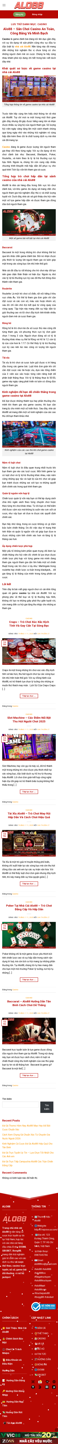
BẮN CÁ (41, 1328)
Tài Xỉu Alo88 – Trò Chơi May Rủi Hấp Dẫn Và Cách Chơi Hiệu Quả (29, 815)
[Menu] (4, 5)
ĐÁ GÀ (40, 1343)
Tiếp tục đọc (29, 696)
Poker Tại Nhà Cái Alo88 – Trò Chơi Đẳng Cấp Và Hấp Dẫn (29, 907)
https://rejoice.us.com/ (46, 1229)
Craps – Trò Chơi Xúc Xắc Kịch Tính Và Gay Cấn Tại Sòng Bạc (29, 623)
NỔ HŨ (40, 1348)
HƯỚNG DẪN (44, 1359)
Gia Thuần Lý (43, 634)
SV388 (40, 1369)
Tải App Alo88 (14, 1423)
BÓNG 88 (42, 1364)
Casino (29, 618)
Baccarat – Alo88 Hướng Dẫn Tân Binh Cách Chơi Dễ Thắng (29, 1003)
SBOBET (41, 1374)
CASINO (41, 1338)
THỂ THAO (42, 1333)
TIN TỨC (41, 1354)
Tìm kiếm (7, 1099)
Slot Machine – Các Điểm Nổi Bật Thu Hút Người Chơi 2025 (29, 719)
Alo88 (37, 1220)
